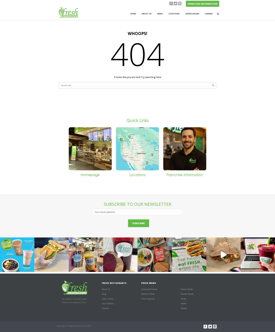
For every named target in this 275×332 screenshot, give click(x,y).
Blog (104, 294)
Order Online (192, 13)
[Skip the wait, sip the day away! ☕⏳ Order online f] (258, 254)
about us (147, 13)
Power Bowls (187, 289)
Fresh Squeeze (148, 298)
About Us (106, 289)
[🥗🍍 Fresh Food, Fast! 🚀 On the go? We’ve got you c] (86, 254)
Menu (160, 13)
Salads (184, 303)
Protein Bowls (187, 294)
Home (133, 13)
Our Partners (108, 303)
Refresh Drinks (148, 294)
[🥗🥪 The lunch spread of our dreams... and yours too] (155, 254)
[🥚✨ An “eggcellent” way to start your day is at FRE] (189, 254)
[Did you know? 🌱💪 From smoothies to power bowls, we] (17, 254)
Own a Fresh (108, 298)
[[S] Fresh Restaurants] (75, 287)
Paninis (184, 308)
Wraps (183, 298)
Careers (209, 13)
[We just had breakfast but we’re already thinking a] (51, 254)
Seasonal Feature (149, 289)
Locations (174, 13)
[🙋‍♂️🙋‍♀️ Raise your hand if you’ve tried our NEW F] (223, 254)
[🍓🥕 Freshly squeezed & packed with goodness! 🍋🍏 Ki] (120, 254)
